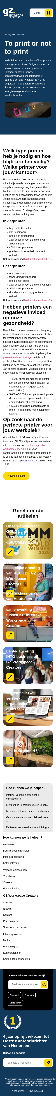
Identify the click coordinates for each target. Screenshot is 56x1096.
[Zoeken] (44, 984)
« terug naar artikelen (14, 34)
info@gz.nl (32, 460)
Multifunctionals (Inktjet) (37, 259)
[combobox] (26, 984)
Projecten (29, 995)
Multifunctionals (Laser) (37, 300)
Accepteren (18, 1091)
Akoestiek (14, 995)
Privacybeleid (35, 1091)
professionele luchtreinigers (18, 357)
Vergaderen (15, 1002)
